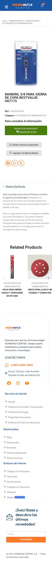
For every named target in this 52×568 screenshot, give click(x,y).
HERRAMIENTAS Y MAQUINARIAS (24, 21)
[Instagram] (18, 383)
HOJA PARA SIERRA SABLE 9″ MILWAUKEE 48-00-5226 (12, 292)
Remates (11, 447)
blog (9, 437)
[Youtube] (27, 383)
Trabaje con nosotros (18, 486)
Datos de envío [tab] (15, 186)
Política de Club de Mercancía (24, 422)
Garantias (12, 476)
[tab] (26, 186)
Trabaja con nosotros (18, 471)
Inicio (4, 21)
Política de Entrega (18, 412)
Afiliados (11, 492)
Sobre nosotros (15, 457)
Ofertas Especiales (16, 452)
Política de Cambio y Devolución (25, 406)
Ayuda (11, 401)
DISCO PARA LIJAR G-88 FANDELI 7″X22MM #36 (40, 291)
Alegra (10, 497)
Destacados (13, 442)
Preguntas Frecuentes (19, 417)
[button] (8, 163)
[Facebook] (9, 383)
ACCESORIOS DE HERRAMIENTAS (17, 23)
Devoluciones (14, 481)
